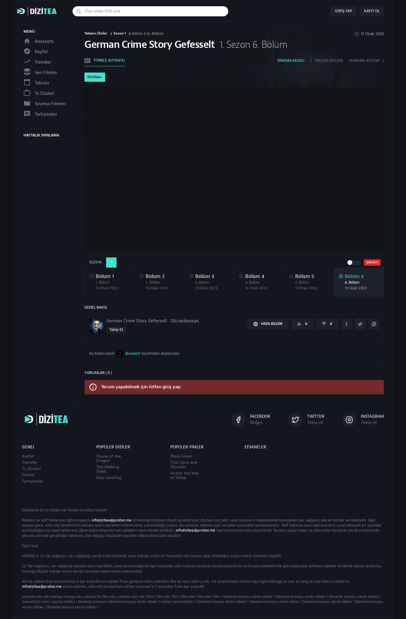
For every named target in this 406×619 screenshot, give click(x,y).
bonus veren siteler (177, 601)
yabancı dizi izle (35, 596)
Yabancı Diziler (96, 34)
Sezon (95, 262)
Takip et (116, 329)
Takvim (42, 83)
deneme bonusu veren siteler (133, 601)
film (150, 596)
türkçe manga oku (66, 596)
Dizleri (55, 510)
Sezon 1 (120, 34)
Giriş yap (343, 11)
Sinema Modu (290, 60)
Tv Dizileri (44, 93)
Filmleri (73, 510)
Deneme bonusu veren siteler (248, 596)
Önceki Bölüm (329, 60)
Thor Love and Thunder (183, 465)
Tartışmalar (46, 114)
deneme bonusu (91, 601)
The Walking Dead (107, 469)
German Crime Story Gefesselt (152, 321)
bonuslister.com (35, 601)
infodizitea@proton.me (111, 520)
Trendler (43, 62)
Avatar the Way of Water (184, 475)
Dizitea (28, 510)
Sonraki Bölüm (364, 60)
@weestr (133, 353)
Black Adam (181, 456)
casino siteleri (63, 601)
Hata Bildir (271, 323)
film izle (162, 596)
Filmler (28, 475)
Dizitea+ (94, 77)
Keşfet (41, 52)
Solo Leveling (108, 477)
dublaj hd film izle (100, 596)
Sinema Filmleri (50, 104)
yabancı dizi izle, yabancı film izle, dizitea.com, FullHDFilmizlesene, (38, 11)
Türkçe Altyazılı (109, 60)
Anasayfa (44, 41)
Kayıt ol (372, 11)
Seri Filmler (46, 73)
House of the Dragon (108, 459)
